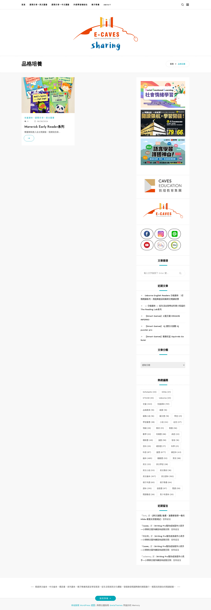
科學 (175, 446)
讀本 (147, 488)
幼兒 (177, 422)
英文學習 (162, 464)
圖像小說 (148, 416)
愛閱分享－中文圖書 (60, 5)
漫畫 (162, 440)
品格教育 (148, 410)
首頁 (24, 5)
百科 (147, 446)
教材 (160, 428)
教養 (173, 428)
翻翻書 (162, 458)
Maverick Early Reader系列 (44, 127)
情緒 (147, 428)
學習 (178, 416)
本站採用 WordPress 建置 (83, 605)
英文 (147, 464)
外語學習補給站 (80, 5)
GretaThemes (116, 605)
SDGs (166, 392)
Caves (145, 526)
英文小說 (149, 470)
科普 (147, 452)
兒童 (147, 404)
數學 (147, 434)
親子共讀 (149, 482)
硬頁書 (161, 446)
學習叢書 (149, 422)
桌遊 (175, 434)
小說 (164, 422)
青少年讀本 (167, 494)
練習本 (176, 452)
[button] (182, 5)
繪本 (147, 458)
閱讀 (176, 488)
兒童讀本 (28, 118)
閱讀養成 (149, 494)
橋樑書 (148, 440)
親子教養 (96, 5)
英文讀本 (167, 476)
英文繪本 (149, 476)
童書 (161, 452)
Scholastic (149, 392)
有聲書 (161, 434)
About (107, 5)
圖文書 (164, 416)
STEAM (148, 398)
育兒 (177, 458)
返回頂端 (104, 598)
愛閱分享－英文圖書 (39, 5)
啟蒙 (163, 410)
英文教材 (165, 470)
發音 (175, 440)
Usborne (165, 398)
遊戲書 (162, 488)
